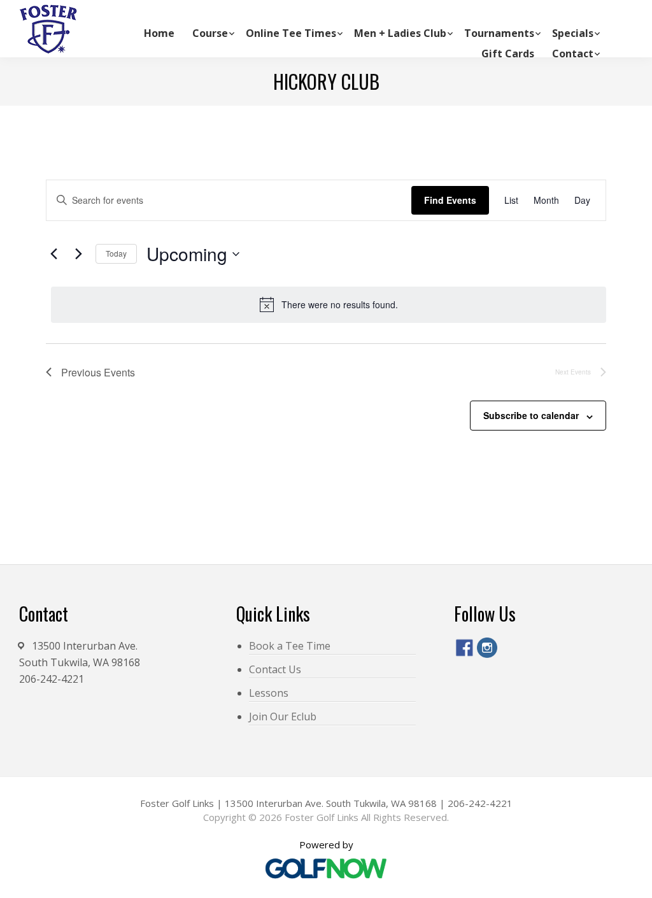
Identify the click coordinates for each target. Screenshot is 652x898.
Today (116, 253)
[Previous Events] (53, 254)
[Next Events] (78, 254)
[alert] (328, 304)
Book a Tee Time (289, 646)
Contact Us (275, 669)
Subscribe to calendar (531, 415)
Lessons (268, 693)
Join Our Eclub (282, 716)
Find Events (450, 200)
